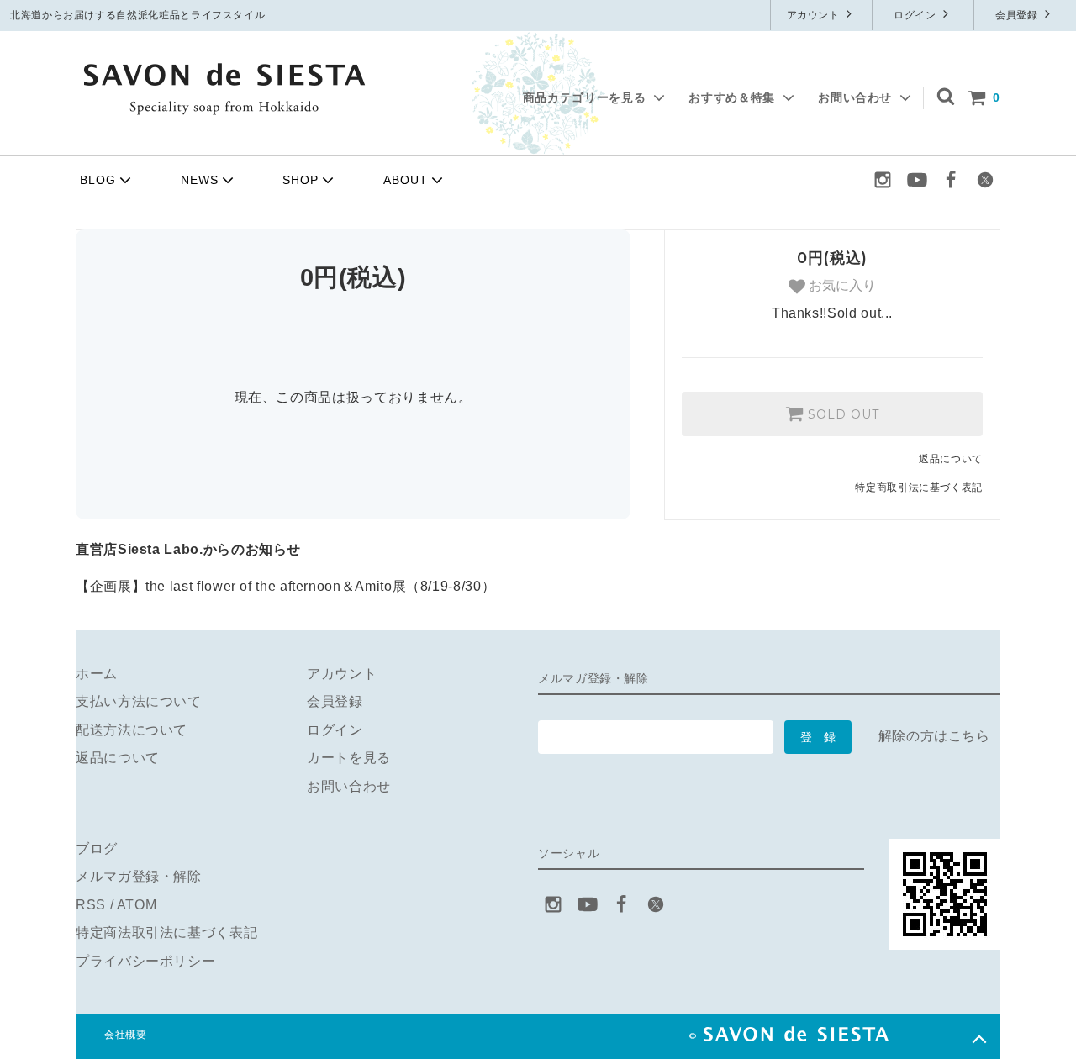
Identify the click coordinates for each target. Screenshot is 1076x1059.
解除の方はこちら (934, 736)
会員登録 (1018, 15)
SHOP (300, 180)
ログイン (916, 15)
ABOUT (405, 180)
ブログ (97, 848)
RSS (91, 905)
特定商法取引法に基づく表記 (166, 932)
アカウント (815, 15)
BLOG (98, 180)
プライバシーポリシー (145, 961)
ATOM (137, 905)
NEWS (200, 180)
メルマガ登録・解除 (139, 876)
